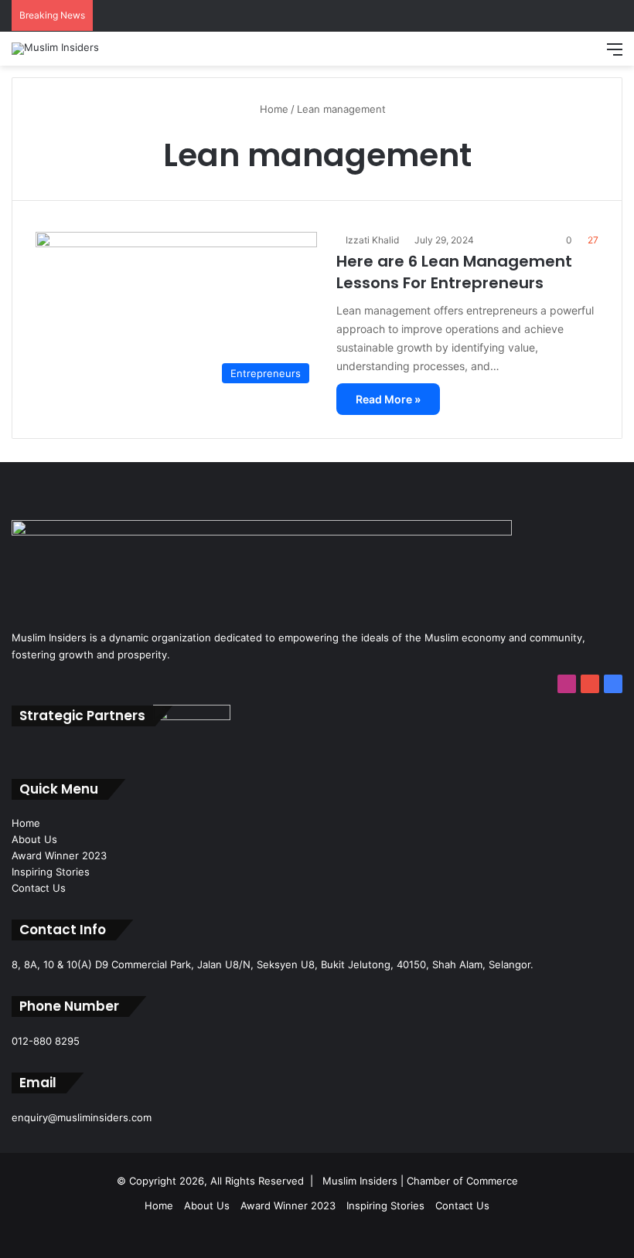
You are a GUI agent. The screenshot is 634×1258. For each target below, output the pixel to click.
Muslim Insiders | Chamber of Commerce (420, 1181)
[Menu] (614, 54)
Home (272, 109)
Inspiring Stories (51, 871)
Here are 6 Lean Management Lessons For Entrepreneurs (454, 272)
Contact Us (39, 888)
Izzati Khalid (372, 240)
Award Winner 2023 (59, 855)
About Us (34, 839)
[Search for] (587, 54)
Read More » (388, 399)
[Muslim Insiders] (55, 48)
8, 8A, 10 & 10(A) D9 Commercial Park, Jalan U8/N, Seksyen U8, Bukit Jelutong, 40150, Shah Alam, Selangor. (272, 964)
